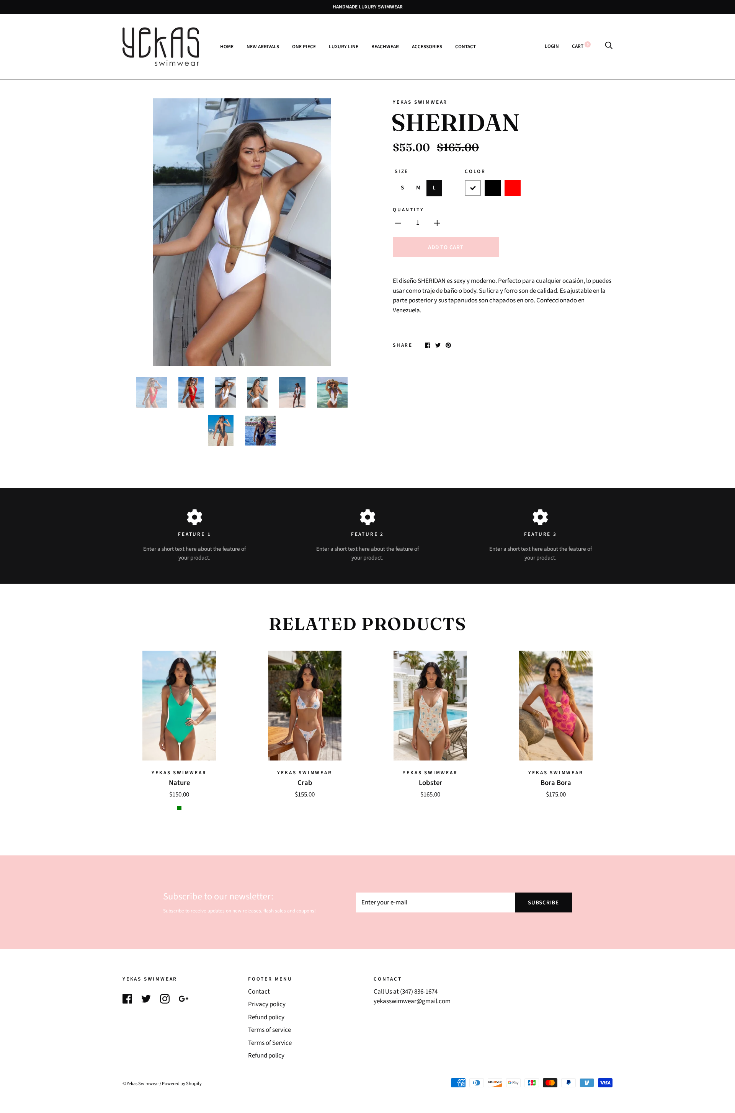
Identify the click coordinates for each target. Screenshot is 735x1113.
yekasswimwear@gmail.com (412, 1001)
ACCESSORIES (427, 46)
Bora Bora (556, 783)
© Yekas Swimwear (140, 1083)
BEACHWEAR (385, 46)
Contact (259, 991)
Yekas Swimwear (179, 772)
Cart (580, 46)
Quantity (408, 209)
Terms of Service (270, 1043)
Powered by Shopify (182, 1083)
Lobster (430, 783)
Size (401, 171)
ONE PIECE (304, 46)
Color (475, 171)
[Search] (608, 46)
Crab (304, 783)
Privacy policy (267, 1004)
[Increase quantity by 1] (437, 223)
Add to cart (445, 247)
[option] (241, 232)
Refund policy (266, 1017)
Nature (179, 783)
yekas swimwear (420, 102)
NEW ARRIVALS (263, 46)
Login (552, 46)
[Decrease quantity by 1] (398, 223)
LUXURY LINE (343, 46)
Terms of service (269, 1030)
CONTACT (465, 46)
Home (227, 46)
